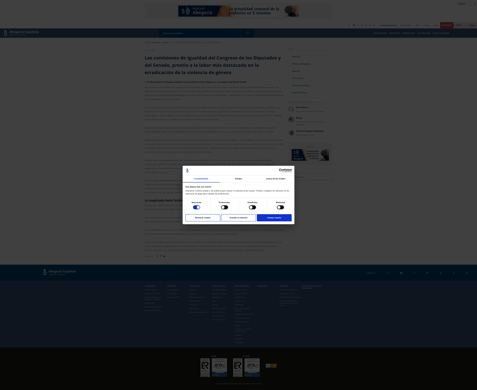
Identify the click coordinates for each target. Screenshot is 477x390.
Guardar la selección (238, 218)
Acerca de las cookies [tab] (275, 179)
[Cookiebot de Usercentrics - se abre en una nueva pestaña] (281, 170)
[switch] (224, 207)
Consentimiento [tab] (201, 179)
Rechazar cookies (203, 218)
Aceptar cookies (274, 218)
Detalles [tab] (238, 179)
